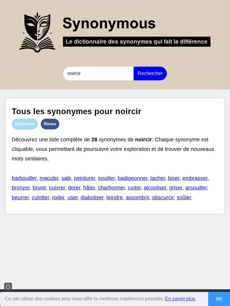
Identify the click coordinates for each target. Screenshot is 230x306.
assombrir (137, 198)
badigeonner (132, 178)
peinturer (84, 178)
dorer (74, 188)
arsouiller (196, 188)
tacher (157, 178)
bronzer (21, 188)
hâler (89, 188)
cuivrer (57, 188)
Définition (25, 123)
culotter (40, 198)
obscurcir (163, 198)
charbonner (111, 188)
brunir (39, 188)
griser (175, 188)
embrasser (195, 178)
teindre (114, 198)
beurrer (20, 198)
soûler (184, 198)
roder (58, 198)
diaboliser (92, 198)
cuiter (134, 188)
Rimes (50, 123)
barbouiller (24, 178)
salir (66, 178)
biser (173, 178)
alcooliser (155, 188)
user (72, 198)
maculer (49, 178)
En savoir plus (180, 298)
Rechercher (150, 73)
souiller (106, 178)
